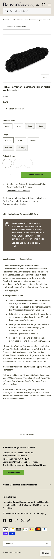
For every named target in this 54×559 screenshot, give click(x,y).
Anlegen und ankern (37, 198)
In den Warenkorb (36, 174)
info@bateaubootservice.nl (15, 455)
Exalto (6, 201)
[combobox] (27, 11)
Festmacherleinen (11, 204)
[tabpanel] (27, 338)
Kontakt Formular (13, 472)
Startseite (6, 20)
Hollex (5, 96)
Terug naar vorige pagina (16, 26)
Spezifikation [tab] (26, 259)
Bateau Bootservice (14, 552)
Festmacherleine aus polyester (23, 201)
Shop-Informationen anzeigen (18, 190)
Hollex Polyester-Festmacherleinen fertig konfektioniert (31, 20)
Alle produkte (21, 198)
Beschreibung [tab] (9, 259)
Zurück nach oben (27, 434)
